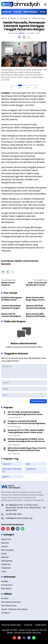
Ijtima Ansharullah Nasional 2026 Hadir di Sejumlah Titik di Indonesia (35, 315)
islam (28, 464)
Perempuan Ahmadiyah (11, 470)
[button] (45, 4)
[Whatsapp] (28, 37)
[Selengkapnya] (24, 487)
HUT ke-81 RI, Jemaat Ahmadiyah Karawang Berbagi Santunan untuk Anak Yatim (25, 413)
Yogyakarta (31, 469)
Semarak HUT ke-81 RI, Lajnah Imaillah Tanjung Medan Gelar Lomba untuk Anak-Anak (26, 431)
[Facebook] (19, 37)
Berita (22, 33)
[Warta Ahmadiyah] (20, 4)
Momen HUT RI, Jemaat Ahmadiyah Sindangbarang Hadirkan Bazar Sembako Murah (11, 315)
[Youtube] (3, 528)
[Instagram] (8, 528)
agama (5, 476)
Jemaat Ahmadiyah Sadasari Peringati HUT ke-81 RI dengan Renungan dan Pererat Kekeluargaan (11, 307)
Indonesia (6, 464)
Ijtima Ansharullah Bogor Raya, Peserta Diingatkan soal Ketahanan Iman (36, 298)
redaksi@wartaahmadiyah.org (19, 518)
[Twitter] (24, 37)
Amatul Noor (13, 33)
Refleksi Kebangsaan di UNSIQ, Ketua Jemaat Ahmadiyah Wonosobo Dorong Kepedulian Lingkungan (11, 298)
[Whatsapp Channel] (22, 528)
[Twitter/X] (13, 528)
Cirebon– (6, 92)
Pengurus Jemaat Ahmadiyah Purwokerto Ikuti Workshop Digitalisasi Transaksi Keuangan (27, 422)
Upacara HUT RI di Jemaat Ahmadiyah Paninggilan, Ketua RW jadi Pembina (35, 307)
